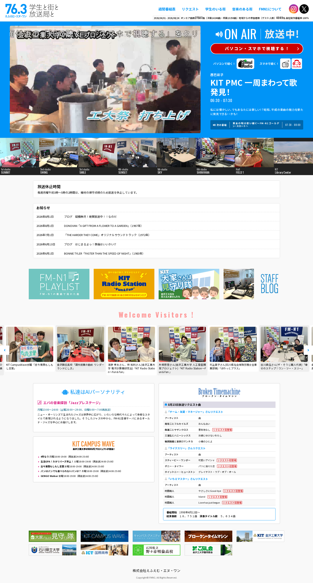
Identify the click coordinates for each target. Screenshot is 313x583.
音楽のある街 (242, 9)
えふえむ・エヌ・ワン (31, 10)
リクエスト (190, 9)
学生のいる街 (215, 9)
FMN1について (270, 9)
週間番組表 (166, 9)
